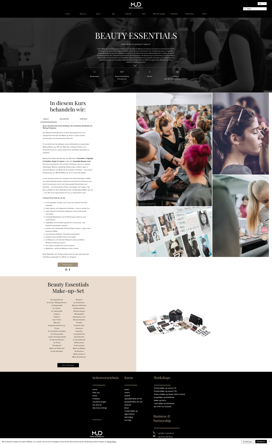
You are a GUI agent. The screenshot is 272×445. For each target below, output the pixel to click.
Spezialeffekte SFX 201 (133, 402)
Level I (126, 389)
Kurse (94, 395)
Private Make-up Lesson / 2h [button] (162, 391)
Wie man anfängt (99, 408)
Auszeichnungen (99, 402)
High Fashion (129, 414)
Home (94, 389)
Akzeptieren (261, 442)
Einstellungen (247, 442)
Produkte (96, 399)
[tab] (48, 119)
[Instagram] (66, 269)
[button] (174, 13)
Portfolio (127, 420)
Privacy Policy (111, 442)
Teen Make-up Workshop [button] (162, 403)
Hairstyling (128, 417)
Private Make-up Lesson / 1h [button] (162, 388)
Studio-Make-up (131, 411)
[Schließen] (269, 441)
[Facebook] (69, 269)
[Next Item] (265, 175)
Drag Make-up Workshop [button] (162, 397)
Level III (127, 395)
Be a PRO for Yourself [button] (162, 406)
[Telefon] (154, 432)
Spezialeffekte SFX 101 (133, 399)
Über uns (96, 392)
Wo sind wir (97, 405)
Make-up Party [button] (160, 400)
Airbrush (127, 405)
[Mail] (264, 237)
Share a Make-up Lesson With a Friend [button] (162, 394)
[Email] (154, 436)
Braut (126, 408)
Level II (127, 392)
